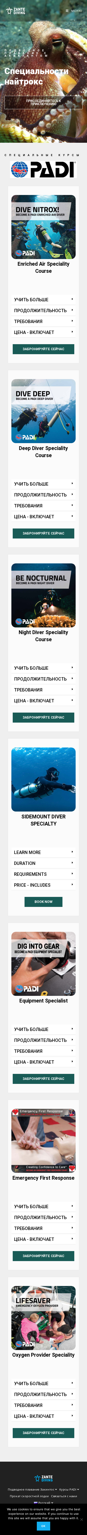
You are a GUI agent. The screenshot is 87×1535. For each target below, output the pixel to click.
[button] (43, 300)
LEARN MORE (27, 852)
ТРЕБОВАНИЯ (28, 321)
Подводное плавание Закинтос (31, 1489)
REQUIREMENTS (30, 874)
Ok (43, 1526)
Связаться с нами (64, 1496)
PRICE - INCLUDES (32, 885)
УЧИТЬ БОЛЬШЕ (31, 299)
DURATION (24, 863)
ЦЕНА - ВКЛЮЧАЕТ (34, 332)
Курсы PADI (68, 1489)
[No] (81, 1519)
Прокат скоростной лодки (29, 1496)
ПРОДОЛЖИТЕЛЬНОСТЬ (40, 310)
